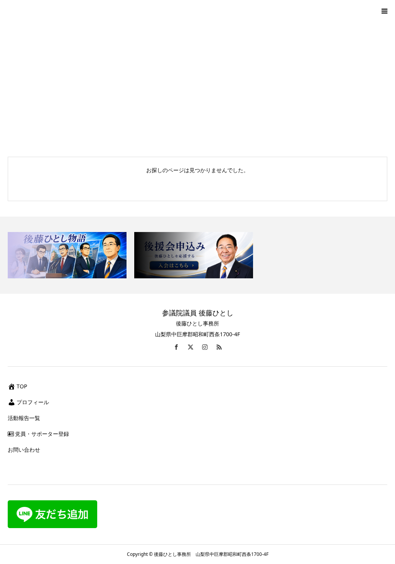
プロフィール (33, 402)
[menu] (384, 11)
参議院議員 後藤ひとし (197, 312)
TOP (22, 386)
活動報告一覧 (24, 418)
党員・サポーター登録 (42, 433)
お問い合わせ (24, 449)
